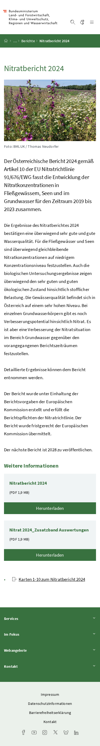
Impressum (50, 694)
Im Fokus (26, 634)
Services (26, 618)
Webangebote (30, 650)
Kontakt (25, 666)
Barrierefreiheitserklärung (50, 712)
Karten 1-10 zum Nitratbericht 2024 (52, 579)
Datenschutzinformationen (50, 703)
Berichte (28, 40)
